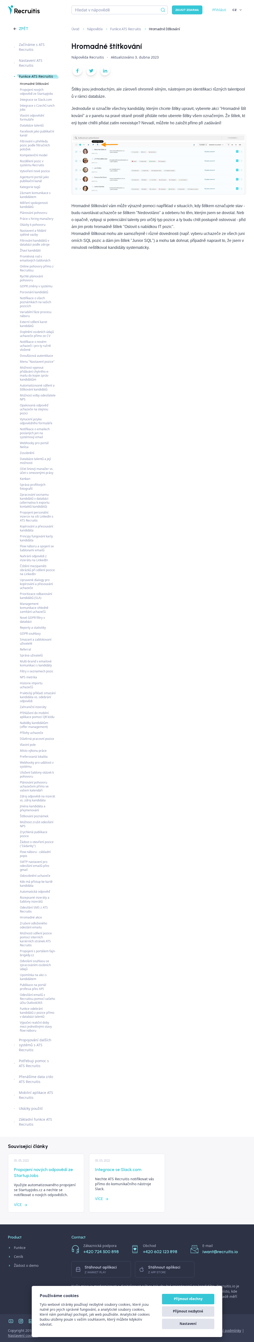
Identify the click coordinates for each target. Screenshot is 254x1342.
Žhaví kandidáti (30, 250)
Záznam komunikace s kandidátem (35, 195)
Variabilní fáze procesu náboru (35, 314)
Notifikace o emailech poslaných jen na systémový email (35, 433)
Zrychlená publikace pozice (33, 834)
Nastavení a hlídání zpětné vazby (33, 233)
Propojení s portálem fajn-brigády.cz (38, 953)
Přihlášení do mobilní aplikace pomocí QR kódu (37, 715)
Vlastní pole (28, 745)
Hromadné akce (31, 917)
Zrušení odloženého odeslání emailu (33, 925)
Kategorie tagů (30, 187)
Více (18, 1205)
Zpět (23, 28)
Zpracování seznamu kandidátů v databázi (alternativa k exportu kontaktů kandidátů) (34, 500)
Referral (25, 649)
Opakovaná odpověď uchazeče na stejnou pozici (34, 409)
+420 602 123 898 (160, 1251)
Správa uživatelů (31, 655)
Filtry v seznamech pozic (36, 671)
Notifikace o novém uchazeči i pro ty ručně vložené (35, 346)
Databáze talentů (32, 125)
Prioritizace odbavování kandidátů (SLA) (36, 596)
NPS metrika (28, 677)
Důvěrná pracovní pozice (37, 739)
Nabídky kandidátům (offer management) (34, 725)
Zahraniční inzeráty (33, 707)
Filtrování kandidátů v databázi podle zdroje (35, 242)
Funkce (20, 1247)
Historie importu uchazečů (31, 685)
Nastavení (188, 1323)
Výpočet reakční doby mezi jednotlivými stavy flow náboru (36, 1026)
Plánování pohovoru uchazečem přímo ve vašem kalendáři (34, 786)
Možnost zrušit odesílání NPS (36, 824)
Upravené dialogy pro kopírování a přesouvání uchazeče (36, 584)
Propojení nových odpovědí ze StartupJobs (36, 92)
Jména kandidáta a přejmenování (32, 808)
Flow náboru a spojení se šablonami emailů (37, 548)
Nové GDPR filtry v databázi (32, 620)
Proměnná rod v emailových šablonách (35, 258)
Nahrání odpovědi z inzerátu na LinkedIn (34, 558)
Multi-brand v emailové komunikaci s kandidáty (36, 663)
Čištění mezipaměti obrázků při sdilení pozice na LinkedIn (37, 570)
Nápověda (95, 29)
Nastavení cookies (23, 1335)
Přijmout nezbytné (188, 1311)
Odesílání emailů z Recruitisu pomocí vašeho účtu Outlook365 (37, 999)
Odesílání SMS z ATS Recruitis (34, 909)
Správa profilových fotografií (32, 487)
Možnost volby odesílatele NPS (38, 397)
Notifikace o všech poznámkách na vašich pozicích (35, 302)
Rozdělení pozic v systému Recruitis (32, 163)
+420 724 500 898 (101, 1251)
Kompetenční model (33, 155)
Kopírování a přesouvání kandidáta (36, 528)
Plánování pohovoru (33, 213)
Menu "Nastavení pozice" (37, 362)
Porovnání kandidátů (34, 292)
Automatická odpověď (35, 891)
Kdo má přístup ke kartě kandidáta (36, 884)
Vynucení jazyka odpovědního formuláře (36, 421)
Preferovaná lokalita (34, 756)
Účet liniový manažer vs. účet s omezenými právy (36, 471)
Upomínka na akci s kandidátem (33, 977)
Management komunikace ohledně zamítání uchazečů (34, 608)
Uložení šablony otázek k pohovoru (37, 774)
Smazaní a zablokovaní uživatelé (35, 641)
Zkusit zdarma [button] (187, 10)
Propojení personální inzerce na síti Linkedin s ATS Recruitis (36, 516)
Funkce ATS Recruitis (126, 29)
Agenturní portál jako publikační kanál (34, 179)
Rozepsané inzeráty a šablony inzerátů (34, 899)
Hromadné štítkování (34, 84)
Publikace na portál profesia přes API (33, 987)
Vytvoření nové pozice (35, 171)
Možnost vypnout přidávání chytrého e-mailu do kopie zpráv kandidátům (34, 373)
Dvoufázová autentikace (36, 356)
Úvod (75, 29)
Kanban (25, 479)
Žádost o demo (26, 1265)
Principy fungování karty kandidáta (36, 538)
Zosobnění (27, 453)
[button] (77, 72)
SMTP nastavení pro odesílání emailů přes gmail (34, 866)
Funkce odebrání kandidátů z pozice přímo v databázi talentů (37, 1013)
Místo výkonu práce (33, 751)
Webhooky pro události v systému (37, 764)
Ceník (18, 1256)
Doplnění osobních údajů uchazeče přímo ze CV (37, 334)
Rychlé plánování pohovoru (31, 278)
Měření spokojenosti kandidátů (34, 205)
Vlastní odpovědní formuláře (32, 117)
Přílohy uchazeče (31, 733)
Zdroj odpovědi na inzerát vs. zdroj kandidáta (37, 798)
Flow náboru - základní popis (35, 854)
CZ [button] (234, 10)
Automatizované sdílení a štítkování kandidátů (37, 387)
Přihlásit (219, 9)
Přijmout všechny (188, 1299)
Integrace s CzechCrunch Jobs (37, 107)
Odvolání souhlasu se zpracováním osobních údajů (35, 965)
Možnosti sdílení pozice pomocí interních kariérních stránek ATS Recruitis (36, 939)
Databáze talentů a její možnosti (35, 461)
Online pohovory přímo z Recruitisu (37, 268)
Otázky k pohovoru (32, 225)
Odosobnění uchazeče (35, 876)
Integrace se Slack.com (36, 100)
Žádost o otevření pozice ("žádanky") (37, 844)
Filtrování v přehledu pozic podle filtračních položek (35, 145)
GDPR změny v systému (36, 286)
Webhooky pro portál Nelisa (34, 445)
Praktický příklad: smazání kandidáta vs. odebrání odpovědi (38, 697)
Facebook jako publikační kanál (37, 133)
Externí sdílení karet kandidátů (33, 324)
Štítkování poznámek (34, 816)
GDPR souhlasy (30, 633)
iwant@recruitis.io (220, 1251)
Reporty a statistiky (33, 627)
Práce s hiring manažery (36, 219)
